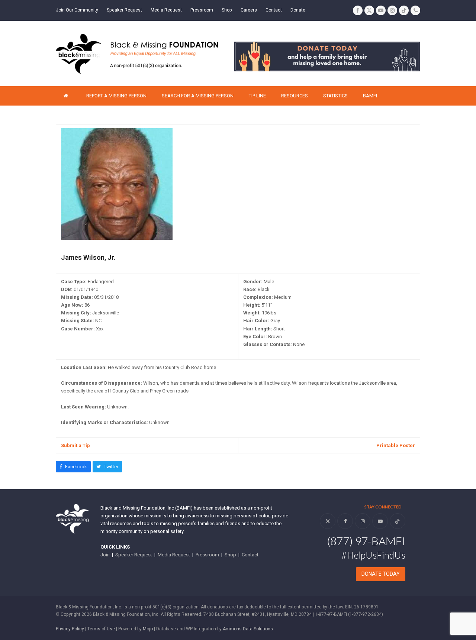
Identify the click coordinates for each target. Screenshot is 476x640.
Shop (230, 554)
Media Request (174, 554)
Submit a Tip (75, 445)
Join (105, 554)
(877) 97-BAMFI (366, 540)
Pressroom (207, 554)
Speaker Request (133, 554)
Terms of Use (101, 628)
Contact (250, 554)
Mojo (148, 628)
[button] (73, 466)
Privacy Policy (70, 628)
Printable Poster (395, 445)
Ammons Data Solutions (248, 628)
